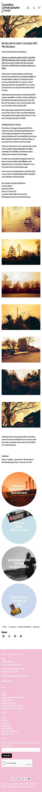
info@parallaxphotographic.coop (15, 676)
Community (18, 459)
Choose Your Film (25, 462)
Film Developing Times (10, 462)
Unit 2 (4, 659)
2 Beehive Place (7, 662)
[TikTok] (23, 778)
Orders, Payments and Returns (13, 697)
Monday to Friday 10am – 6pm (13, 669)
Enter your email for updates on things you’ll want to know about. (21, 744)
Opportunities (7, 728)
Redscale (36, 627)
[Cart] (39, 7)
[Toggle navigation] (28, 7)
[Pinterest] (15, 636)
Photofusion (26, 197)
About (4, 692)
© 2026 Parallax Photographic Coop (20, 786)
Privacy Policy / (24, 784)
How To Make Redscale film (17, 174)
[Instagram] (18, 778)
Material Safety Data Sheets (12, 706)
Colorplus (14, 74)
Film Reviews (22, 52)
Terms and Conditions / (10, 784)
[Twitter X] (9, 636)
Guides (10, 459)
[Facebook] (3, 636)
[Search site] (34, 8)
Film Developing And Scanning (13, 708)
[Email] (21, 636)
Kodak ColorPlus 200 (24, 627)
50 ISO (4, 627)
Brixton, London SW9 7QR (11, 664)
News (4, 459)
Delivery (5, 695)
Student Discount (8, 700)
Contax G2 (12, 627)
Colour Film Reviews (9, 52)
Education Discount (9, 703)
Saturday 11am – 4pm (10, 671)
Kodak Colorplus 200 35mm (15, 183)
